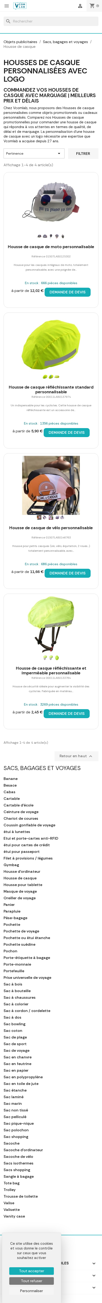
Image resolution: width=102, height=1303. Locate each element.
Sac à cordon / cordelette (27, 1010)
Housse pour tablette (23, 884)
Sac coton (13, 1030)
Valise (9, 1203)
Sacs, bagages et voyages (42, 768)
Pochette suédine (19, 944)
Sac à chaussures (20, 997)
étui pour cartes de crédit (27, 845)
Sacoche (11, 1143)
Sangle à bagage (19, 1176)
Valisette (12, 1209)
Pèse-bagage (15, 918)
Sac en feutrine (17, 1063)
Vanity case (14, 1216)
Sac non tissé (16, 1110)
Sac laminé (13, 1097)
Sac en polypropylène (23, 1077)
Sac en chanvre (18, 1057)
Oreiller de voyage (20, 898)
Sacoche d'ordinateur (23, 1150)
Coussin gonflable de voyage (29, 825)
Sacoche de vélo (18, 1156)
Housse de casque (20, 878)
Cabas (9, 792)
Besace (10, 785)
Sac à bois (13, 984)
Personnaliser (31, 1290)
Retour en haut (76, 756)
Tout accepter (31, 1270)
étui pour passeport (22, 851)
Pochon (10, 951)
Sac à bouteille (17, 991)
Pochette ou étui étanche (27, 938)
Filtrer (83, 153)
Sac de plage (15, 1037)
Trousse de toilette (21, 1196)
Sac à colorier (16, 1004)
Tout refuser (31, 1280)
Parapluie (12, 911)
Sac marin (13, 1103)
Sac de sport (15, 1044)
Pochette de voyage (21, 931)
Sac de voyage (16, 1050)
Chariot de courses (21, 818)
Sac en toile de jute (21, 1083)
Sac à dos (12, 1017)
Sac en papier (16, 1070)
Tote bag (11, 1183)
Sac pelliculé (15, 1117)
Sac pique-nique (19, 1123)
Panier (9, 904)
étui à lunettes (17, 831)
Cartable (12, 798)
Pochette (12, 924)
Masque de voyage (20, 891)
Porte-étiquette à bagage (27, 957)
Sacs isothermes (18, 1163)
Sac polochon (16, 1130)
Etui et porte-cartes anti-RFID (31, 838)
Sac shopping (16, 1136)
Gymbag (11, 865)
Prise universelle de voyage (27, 977)
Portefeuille (14, 971)
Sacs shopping (17, 1170)
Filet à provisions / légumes (28, 858)
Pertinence (34, 153)
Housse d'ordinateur (22, 871)
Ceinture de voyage (21, 812)
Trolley (10, 1189)
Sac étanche (15, 1090)
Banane (11, 778)
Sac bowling (14, 1024)
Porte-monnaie (17, 964)
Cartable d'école (18, 805)
